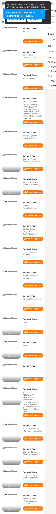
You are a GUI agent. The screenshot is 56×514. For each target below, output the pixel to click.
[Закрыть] (41, 12)
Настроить (34, 19)
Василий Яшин (30, 28)
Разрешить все (16, 19)
